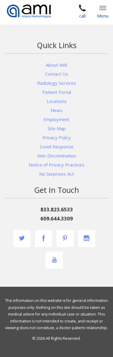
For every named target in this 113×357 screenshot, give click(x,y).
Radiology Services (56, 83)
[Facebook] (43, 238)
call (82, 16)
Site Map (57, 128)
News (57, 110)
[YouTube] (54, 260)
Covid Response (57, 147)
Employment (56, 119)
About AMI (56, 65)
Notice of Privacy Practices (56, 165)
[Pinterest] (65, 238)
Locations (57, 101)
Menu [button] (102, 16)
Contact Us (56, 74)
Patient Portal (56, 92)
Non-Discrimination (56, 156)
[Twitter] (22, 238)
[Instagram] (86, 238)
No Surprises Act (56, 174)
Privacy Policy (56, 137)
